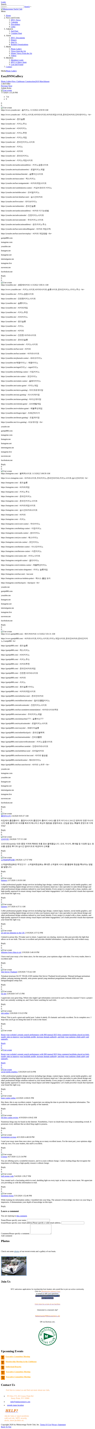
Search (27, 7)
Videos (13, 56)
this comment (21, 1216)
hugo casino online (8, 1098)
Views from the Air (18, 51)
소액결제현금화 (8, 860)
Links (13, 27)
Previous (4, 86)
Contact (9, 67)
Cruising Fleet (16, 33)
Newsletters (15, 24)
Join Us (14, 42)
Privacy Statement (59, 1425)
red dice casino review (9, 1117)
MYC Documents (18, 38)
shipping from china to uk (11, 952)
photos (16, 1251)
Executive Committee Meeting (18, 1357)
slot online (5, 1013)
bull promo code (7, 1176)
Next (10, 86)
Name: (3, 1220)
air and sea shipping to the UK (13, 933)
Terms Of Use (45, 1425)
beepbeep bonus (7, 1196)
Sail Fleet (14, 31)
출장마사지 (6, 816)
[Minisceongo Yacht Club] (11, 9)
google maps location (15, 1405)
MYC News (16, 20)
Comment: (5, 1233)
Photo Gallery (16, 49)
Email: (3, 1223)
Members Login (17, 60)
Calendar (14, 22)
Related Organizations (19, 44)
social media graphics (9, 1072)
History (14, 40)
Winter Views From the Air (21, 53)
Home (8, 15)
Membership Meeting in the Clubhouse (21, 1362)
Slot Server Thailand (9, 972)
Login (3, 2)
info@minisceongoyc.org (20, 1402)
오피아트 (5, 839)
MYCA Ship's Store (19, 62)
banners (4, 880)
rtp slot (3, 994)
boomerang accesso (8, 1137)
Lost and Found (17, 64)
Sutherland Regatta (13, 1367)
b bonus (4, 1157)
